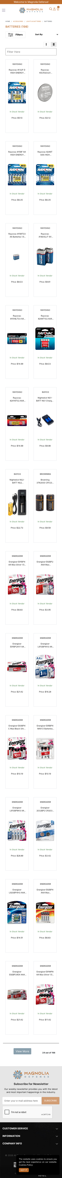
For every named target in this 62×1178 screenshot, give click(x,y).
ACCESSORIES (18, 21)
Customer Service (15, 1128)
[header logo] (31, 10)
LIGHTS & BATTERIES (33, 21)
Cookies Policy (26, 1165)
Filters (19, 34)
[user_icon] (54, 9)
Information (11, 1136)
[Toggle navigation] (3, 10)
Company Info (12, 1143)
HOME (7, 21)
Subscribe (50, 1100)
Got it (24, 1170)
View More (22, 1051)
